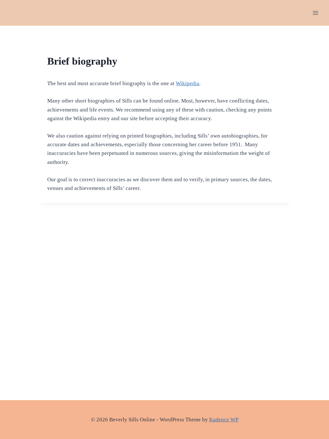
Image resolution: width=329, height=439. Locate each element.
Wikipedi (186, 83)
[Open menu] (315, 13)
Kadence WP (223, 420)
